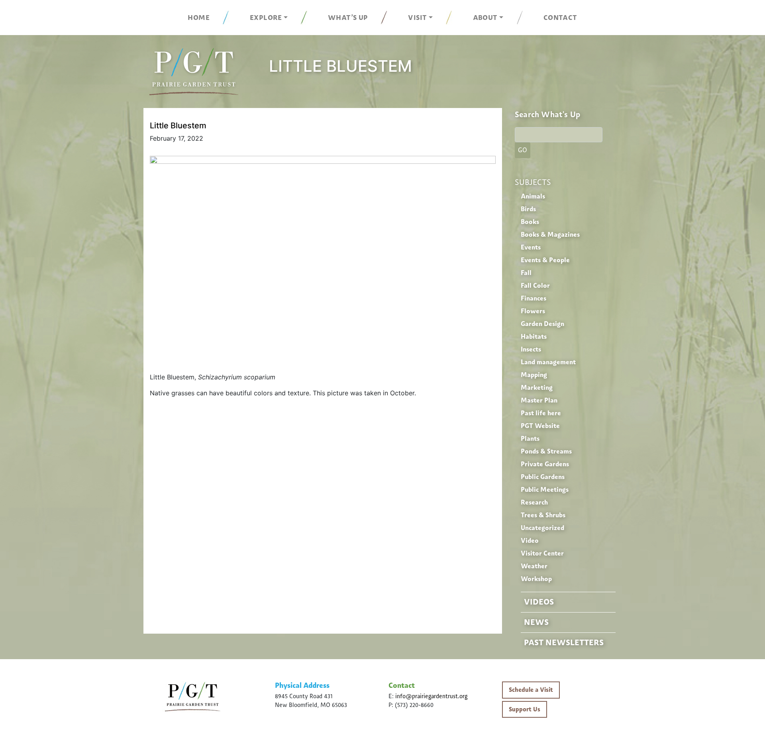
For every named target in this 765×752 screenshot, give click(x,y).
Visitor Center (542, 553)
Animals (533, 196)
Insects (531, 349)
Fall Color (535, 285)
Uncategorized (542, 528)
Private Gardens (545, 464)
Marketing (537, 387)
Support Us (524, 709)
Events (531, 247)
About (485, 18)
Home (199, 18)
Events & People (545, 260)
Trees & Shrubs (543, 515)
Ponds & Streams (546, 451)
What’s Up (348, 18)
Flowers (533, 311)
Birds (528, 209)
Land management (548, 362)
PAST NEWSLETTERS (564, 642)
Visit (417, 18)
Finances (533, 298)
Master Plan (539, 400)
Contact (560, 18)
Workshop (536, 579)
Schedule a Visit (531, 689)
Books (530, 222)
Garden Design (542, 324)
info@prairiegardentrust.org (431, 696)
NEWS (536, 622)
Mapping (534, 375)
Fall (526, 273)
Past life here (541, 413)
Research (534, 502)
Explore (266, 18)
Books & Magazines (550, 234)
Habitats (534, 336)
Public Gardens (543, 477)
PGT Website (540, 426)
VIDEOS (539, 602)
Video (530, 540)
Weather (534, 566)
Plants (530, 438)
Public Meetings (545, 489)
